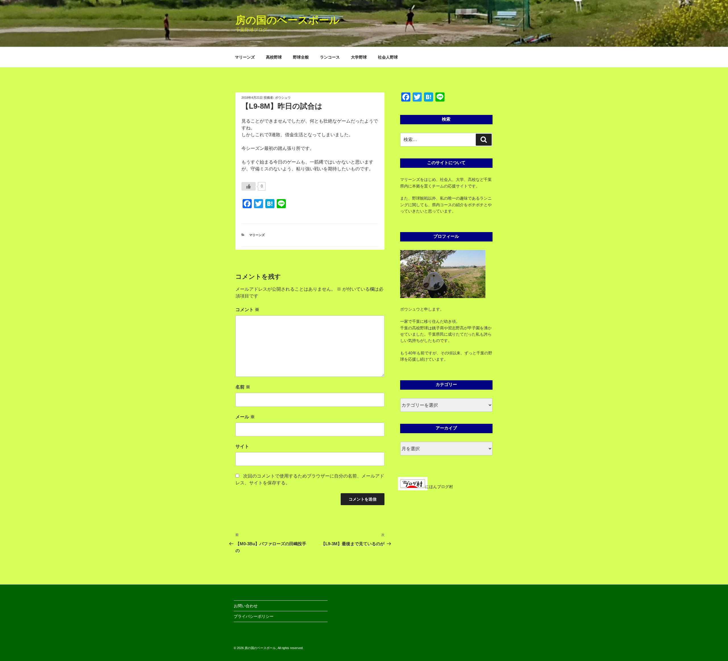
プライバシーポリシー (254, 616)
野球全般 (301, 57)
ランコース (330, 57)
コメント (247, 309)
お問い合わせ (246, 606)
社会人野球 (388, 57)
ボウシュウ (283, 97)
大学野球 (359, 57)
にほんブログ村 (439, 486)
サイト (242, 446)
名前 (242, 387)
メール (245, 416)
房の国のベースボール (287, 20)
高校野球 (274, 57)
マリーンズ (245, 57)
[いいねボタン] (248, 186)
